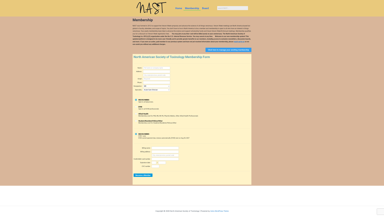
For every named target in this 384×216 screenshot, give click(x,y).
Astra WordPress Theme (219, 211)
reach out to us (239, 42)
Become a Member (143, 175)
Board (205, 8)
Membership (192, 8)
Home (178, 8)
